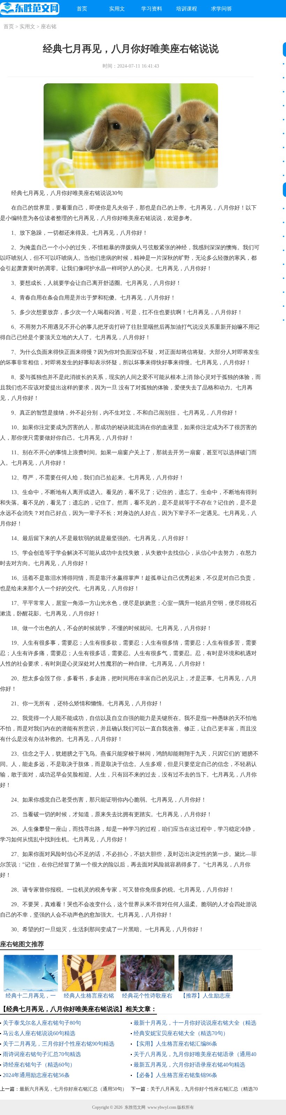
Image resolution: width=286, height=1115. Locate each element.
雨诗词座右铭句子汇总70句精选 (42, 1054)
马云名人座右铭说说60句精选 (39, 1033)
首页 (82, 9)
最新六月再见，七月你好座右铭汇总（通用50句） (73, 1089)
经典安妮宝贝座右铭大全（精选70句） (181, 1033)
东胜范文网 (135, 1107)
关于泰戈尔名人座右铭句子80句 (42, 1023)
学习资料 (151, 9)
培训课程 (186, 9)
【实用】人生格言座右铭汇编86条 (175, 1044)
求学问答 (221, 9)
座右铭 (49, 26)
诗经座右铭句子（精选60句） (39, 1065)
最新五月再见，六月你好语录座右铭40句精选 (189, 1065)
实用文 (117, 9)
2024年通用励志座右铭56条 (36, 1075)
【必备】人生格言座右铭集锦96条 (175, 1075)
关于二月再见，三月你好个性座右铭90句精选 (58, 1044)
